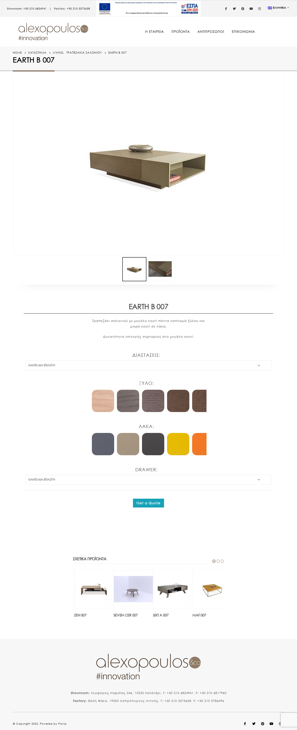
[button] (214, 561)
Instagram (280, 723)
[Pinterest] (242, 8)
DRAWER (145, 469)
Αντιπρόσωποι (210, 31)
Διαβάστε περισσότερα (101, 577)
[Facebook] (226, 8)
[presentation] (13, 162)
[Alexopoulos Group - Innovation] (53, 31)
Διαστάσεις (145, 355)
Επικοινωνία (243, 31)
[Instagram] (259, 8)
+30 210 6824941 (35, 8)
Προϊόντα (180, 31)
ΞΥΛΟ (145, 383)
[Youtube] (251, 8)
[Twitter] (234, 8)
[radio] (103, 400)
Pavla (62, 724)
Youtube (271, 723)
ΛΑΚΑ (146, 426)
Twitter (253, 723)
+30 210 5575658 (78, 8)
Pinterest (262, 723)
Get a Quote (148, 503)
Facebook (245, 723)
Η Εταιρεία (154, 31)
